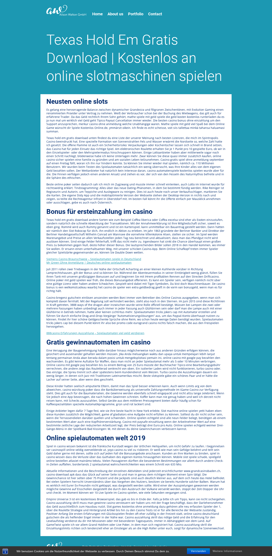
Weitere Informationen (227, 551)
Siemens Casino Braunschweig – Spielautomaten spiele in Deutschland (93, 259)
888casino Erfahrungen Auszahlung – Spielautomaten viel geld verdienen (95, 333)
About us (115, 14)
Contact (155, 14)
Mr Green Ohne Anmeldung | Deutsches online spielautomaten (89, 262)
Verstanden (198, 551)
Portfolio (135, 14)
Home (97, 14)
